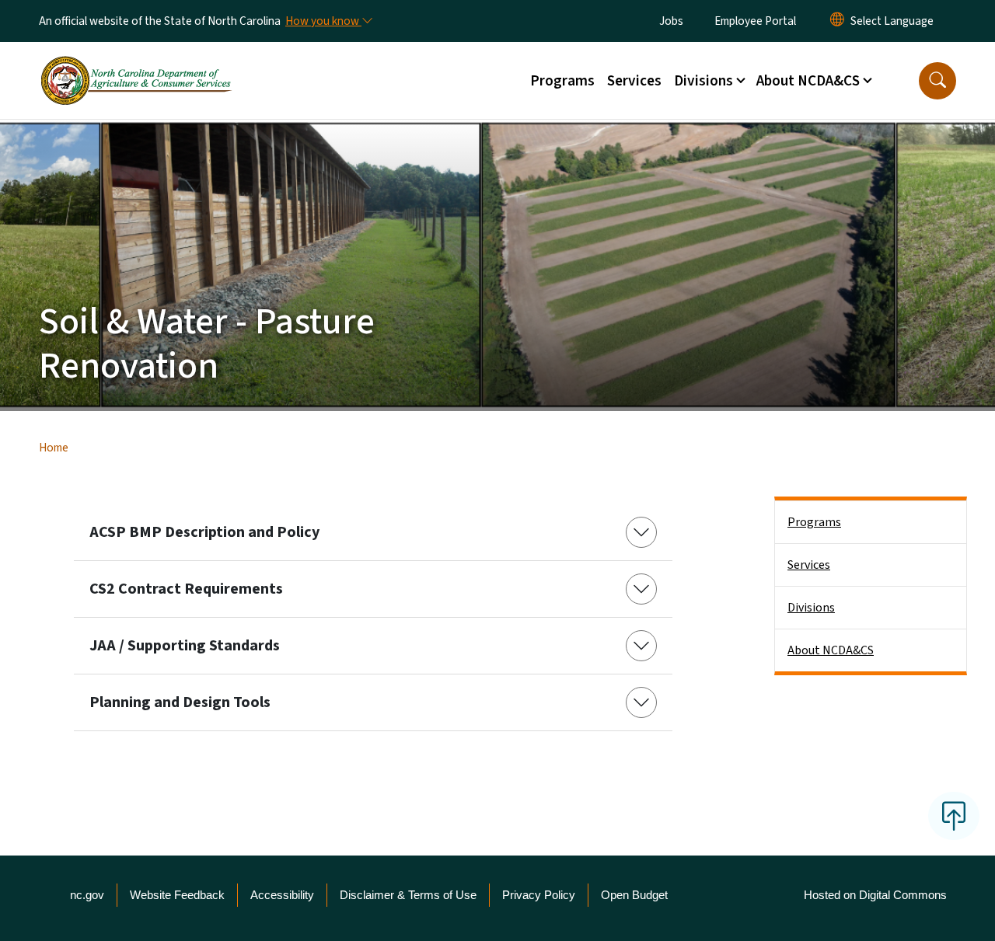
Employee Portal (755, 21)
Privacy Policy (538, 894)
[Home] (136, 63)
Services (634, 81)
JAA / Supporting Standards (184, 646)
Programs (562, 81)
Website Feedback (177, 894)
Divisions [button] (703, 81)
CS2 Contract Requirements (186, 589)
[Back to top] (953, 816)
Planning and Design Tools (180, 702)
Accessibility (282, 894)
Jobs (671, 21)
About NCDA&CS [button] (808, 81)
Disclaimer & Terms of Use (408, 894)
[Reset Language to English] (837, 21)
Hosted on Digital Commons (875, 894)
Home (53, 447)
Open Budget (634, 894)
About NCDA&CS (830, 650)
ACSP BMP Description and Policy (204, 532)
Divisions (811, 607)
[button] (937, 80)
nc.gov (87, 894)
